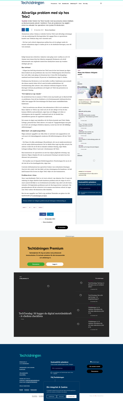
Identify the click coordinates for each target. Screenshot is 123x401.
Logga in (54, 264)
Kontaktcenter (65, 3)
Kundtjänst (41, 396)
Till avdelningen (99, 278)
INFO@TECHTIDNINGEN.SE (31, 382)
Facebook (52, 381)
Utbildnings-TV (73, 3)
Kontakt (21, 389)
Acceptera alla (71, 396)
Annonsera (26, 389)
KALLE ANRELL (23, 374)
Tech (60, 3)
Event (80, 3)
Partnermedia (34, 389)
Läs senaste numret (94, 366)
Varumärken (34, 396)
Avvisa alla (61, 396)
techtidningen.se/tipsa (39, 196)
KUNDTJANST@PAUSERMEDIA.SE (32, 380)
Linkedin (57, 381)
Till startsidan (61, 227)
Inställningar (51, 396)
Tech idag (85, 3)
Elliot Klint (22, 369)
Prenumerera (54, 3)
